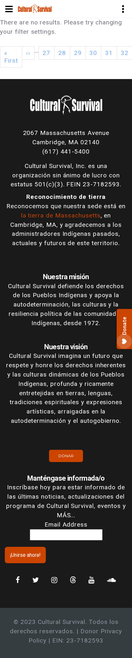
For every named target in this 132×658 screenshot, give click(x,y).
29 (78, 53)
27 (46, 53)
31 (109, 53)
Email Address (66, 524)
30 (93, 53)
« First (11, 56)
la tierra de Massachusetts (61, 215)
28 (62, 53)
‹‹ (28, 53)
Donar (66, 455)
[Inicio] (35, 8)
